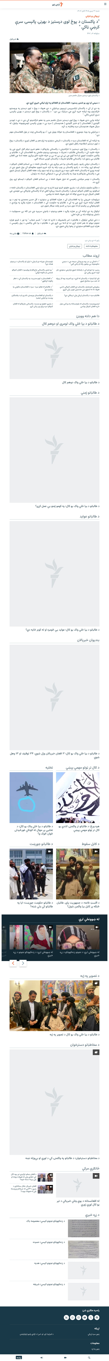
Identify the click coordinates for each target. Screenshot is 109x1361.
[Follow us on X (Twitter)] (90, 1317)
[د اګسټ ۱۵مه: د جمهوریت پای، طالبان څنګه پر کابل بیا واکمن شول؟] (77, 874)
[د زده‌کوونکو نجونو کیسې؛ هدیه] (83, 1270)
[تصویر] (65, 1357)
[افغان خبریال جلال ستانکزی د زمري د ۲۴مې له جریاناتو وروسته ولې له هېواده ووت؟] (45, 1189)
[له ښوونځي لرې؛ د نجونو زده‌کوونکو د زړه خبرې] (77, 937)
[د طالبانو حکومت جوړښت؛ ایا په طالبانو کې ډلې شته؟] (31, 874)
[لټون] (89, 1357)
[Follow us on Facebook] (96, 1317)
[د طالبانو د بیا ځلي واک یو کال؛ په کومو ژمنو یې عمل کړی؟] (54, 450)
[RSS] (66, 1317)
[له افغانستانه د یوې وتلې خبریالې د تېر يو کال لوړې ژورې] (77, 1185)
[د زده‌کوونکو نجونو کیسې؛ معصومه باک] (83, 1228)
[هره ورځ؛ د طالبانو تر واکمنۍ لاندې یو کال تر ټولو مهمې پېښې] (77, 797)
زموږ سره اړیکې (93, 1334)
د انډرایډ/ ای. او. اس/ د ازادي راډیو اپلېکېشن (36, 1334)
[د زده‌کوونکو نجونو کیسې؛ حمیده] (83, 1249)
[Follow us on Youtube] (84, 1317)
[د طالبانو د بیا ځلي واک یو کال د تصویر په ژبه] (54, 1005)
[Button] (14, 39)
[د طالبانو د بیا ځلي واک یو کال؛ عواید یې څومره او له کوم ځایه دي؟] (54, 574)
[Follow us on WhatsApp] (72, 1317)
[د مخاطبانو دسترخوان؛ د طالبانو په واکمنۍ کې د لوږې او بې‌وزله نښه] (54, 1102)
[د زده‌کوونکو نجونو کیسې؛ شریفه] (83, 1291)
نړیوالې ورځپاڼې (92, 16)
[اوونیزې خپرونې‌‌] (42, 1357)
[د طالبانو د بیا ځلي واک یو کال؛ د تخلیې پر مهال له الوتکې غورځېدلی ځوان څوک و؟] (31, 797)
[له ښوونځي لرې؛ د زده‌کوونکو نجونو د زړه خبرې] (31, 937)
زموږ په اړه (95, 1349)
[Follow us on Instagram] (78, 1317)
